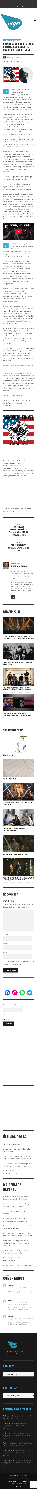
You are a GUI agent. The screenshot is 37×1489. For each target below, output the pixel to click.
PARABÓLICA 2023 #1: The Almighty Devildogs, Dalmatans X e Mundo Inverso (17, 714)
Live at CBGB (23, 509)
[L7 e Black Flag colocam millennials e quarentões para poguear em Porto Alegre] (15, 625)
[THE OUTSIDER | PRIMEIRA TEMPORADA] (15, 843)
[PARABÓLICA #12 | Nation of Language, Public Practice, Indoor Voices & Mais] (15, 867)
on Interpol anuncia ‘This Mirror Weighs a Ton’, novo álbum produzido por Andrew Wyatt (20, 1303)
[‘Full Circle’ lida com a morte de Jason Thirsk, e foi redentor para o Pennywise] (15, 677)
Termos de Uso (12, 1354)
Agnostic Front (9, 509)
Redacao (6, 1416)
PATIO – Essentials (9, 779)
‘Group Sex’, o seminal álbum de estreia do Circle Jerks (18, 663)
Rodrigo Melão (11, 58)
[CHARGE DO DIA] (15, 744)
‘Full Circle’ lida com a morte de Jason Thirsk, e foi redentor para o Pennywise (17, 689)
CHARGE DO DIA (8, 755)
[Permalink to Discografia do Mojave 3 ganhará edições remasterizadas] (4, 1285)
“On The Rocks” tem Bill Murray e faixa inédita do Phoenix (16, 829)
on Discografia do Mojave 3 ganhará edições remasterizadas (20, 1288)
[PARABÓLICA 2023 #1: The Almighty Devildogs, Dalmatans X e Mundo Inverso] (15, 702)
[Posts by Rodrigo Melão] (4, 57)
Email (5, 943)
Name (5, 935)
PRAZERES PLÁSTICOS (15, 40)
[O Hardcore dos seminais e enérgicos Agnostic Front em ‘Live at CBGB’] (18, 74)
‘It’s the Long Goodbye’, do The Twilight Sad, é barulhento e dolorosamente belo (17, 1435)
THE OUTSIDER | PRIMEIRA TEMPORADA (15, 854)
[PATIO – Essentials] (15, 768)
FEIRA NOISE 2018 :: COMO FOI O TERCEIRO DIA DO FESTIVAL (17, 804)
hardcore (16, 509)
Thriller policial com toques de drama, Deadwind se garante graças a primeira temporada (16, 1243)
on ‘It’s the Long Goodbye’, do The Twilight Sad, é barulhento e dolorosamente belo (21, 1318)
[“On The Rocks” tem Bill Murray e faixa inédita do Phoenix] (15, 817)
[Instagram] (17, 6)
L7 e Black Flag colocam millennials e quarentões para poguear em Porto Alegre (18, 637)
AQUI (10, 400)
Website (5, 952)
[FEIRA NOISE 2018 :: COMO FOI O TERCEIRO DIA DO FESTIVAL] (15, 791)
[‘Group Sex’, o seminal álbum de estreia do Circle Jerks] (15, 651)
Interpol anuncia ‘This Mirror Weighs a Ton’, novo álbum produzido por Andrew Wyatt (17, 1425)
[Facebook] (14, 6)
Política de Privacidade (15, 1351)
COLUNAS (6, 40)
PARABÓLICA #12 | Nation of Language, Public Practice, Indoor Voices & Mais (18, 879)
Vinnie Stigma (10, 511)
